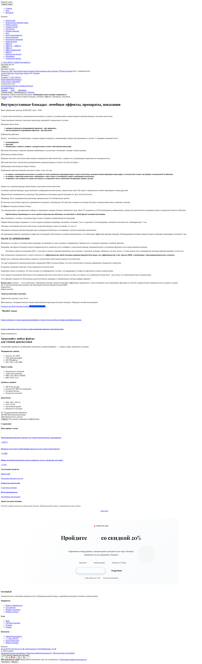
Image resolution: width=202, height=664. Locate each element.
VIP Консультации (13, 623)
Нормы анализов (12, 31)
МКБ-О (9, 52)
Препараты (10, 56)
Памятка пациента (13, 610)
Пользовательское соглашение (13, 653)
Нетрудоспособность (14, 35)
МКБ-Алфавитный (13, 50)
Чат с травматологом (81, 71)
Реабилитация (11, 42)
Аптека (4, 73)
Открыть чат (6, 306)
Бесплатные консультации (24, 71)
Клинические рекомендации (17, 23)
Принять (15, 662)
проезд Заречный (12, 641)
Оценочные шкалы (13, 58)
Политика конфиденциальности (39, 653)
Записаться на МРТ (91, 571)
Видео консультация (37, 306)
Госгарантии (11, 608)
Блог (7, 10)
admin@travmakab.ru (22, 62)
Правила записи (12, 612)
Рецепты (10, 73)
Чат (31, 73)
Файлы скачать (12, 25)
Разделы (6, 2)
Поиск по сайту (7, 71)
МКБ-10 (9, 44)
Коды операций (12, 37)
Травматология (12, 27)
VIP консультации (66, 71)
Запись (26, 73)
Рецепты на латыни (13, 54)
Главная (9, 8)
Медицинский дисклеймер (64, 653)
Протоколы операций (14, 39)
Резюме (9, 627)
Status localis (10, 20)
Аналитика (19, 73)
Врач (7, 621)
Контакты (9, 13)
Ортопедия (10, 29)
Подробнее (116, 571)
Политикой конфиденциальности (73, 659)
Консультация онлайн (20, 306)
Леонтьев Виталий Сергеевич (13, 294)
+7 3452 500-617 (7, 62)
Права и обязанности (14, 605)
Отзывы (36, 73)
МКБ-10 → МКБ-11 (13, 46)
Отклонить (5, 662)
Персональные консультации (46, 71)
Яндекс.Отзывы (12, 643)
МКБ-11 (9, 48)
